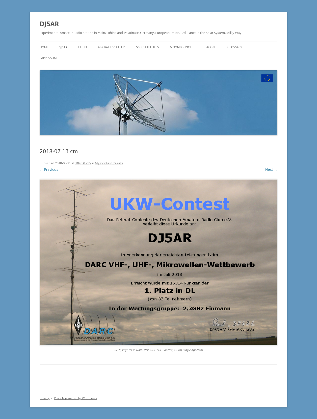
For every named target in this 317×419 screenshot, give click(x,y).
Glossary (234, 47)
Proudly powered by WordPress (75, 398)
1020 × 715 (83, 163)
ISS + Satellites (147, 47)
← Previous (49, 169)
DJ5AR (49, 23)
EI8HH (82, 47)
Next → (271, 169)
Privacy (45, 398)
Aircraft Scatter (111, 47)
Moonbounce (181, 47)
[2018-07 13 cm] (158, 262)
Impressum (48, 58)
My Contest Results (109, 163)
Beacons (209, 47)
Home (44, 47)
